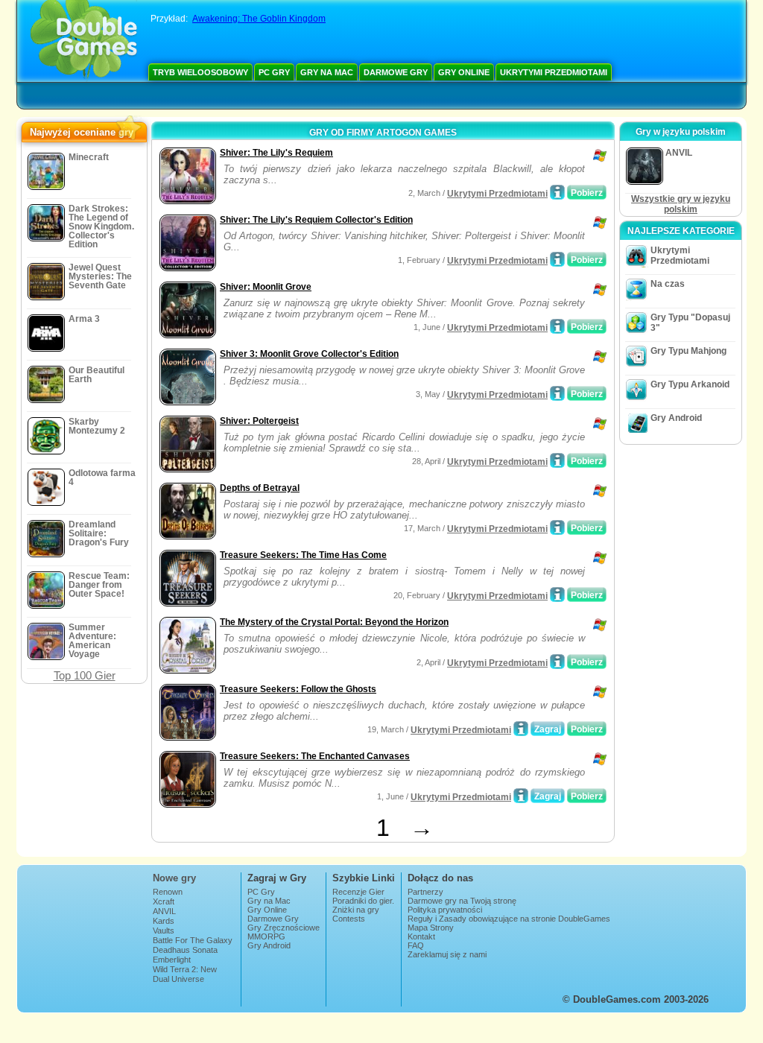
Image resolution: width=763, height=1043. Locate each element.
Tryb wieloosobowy (200, 72)
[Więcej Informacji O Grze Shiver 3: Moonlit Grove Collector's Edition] (557, 393)
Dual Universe (178, 978)
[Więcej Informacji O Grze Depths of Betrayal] (557, 527)
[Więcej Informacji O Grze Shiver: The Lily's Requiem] (557, 192)
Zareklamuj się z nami (447, 954)
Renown (168, 891)
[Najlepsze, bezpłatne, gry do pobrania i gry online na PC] (84, 41)
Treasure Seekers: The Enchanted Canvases (315, 756)
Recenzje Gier (358, 891)
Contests (348, 918)
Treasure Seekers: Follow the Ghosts (298, 689)
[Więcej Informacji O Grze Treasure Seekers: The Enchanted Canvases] (520, 795)
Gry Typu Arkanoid (689, 384)
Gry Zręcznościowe (283, 927)
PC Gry (274, 72)
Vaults (163, 930)
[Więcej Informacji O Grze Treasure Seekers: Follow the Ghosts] (520, 728)
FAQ (416, 945)
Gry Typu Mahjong (688, 351)
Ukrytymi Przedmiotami (553, 72)
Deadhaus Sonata (185, 949)
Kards (163, 920)
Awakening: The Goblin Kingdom (259, 18)
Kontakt (421, 936)
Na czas (667, 284)
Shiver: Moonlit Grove (265, 287)
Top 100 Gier (84, 675)
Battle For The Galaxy (192, 940)
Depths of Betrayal (260, 488)
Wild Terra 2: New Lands (185, 974)
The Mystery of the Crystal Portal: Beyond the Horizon (334, 622)
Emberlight (172, 959)
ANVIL (164, 911)
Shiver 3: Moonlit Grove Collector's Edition (309, 354)
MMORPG (266, 936)
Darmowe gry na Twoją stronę (462, 900)
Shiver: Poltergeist (259, 421)
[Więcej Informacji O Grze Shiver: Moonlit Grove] (557, 326)
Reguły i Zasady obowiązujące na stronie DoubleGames (509, 918)
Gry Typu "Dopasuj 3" (690, 322)
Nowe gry (174, 878)
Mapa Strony (431, 927)
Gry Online (464, 72)
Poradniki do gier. (363, 900)
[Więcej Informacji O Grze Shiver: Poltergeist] (557, 460)
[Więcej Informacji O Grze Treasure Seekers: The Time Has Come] (557, 594)
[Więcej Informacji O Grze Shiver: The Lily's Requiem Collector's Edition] (557, 259)
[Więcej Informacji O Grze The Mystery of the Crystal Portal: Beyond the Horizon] (557, 661)
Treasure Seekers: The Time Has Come (303, 555)
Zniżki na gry (355, 909)
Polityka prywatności (445, 909)
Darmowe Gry (396, 72)
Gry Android (676, 418)
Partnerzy (425, 891)
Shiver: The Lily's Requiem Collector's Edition (316, 220)
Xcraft (163, 901)
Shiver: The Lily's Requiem (276, 153)
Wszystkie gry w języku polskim (680, 204)
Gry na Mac (326, 72)
